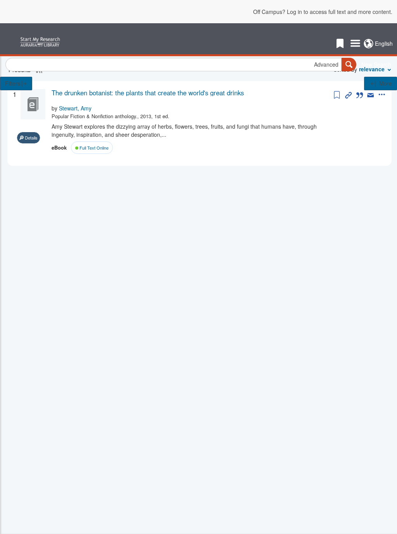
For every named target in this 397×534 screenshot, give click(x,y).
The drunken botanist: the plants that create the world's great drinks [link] (148, 92)
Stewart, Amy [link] (75, 108)
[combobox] (173, 64)
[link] (192, 92)
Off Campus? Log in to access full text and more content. (322, 12)
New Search (376, 64)
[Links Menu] (355, 43)
